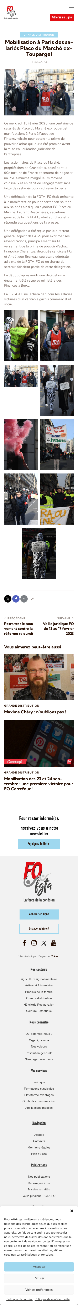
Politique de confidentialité (52, 1299)
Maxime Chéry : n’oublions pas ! (35, 711)
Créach (56, 956)
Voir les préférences (39, 1290)
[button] (72, 1211)
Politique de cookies (19, 1299)
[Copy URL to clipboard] (32, 599)
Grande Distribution (39, 34)
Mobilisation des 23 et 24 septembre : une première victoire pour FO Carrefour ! (38, 783)
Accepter (39, 1267)
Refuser (39, 1278)
